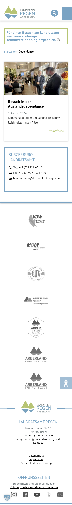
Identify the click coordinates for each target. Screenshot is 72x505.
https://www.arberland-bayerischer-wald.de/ (36, 327)
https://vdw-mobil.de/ (36, 219)
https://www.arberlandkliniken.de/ (36, 300)
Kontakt (38, 442)
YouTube (37, 494)
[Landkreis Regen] (36, 407)
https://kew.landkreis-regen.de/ (36, 354)
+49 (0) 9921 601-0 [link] (41, 435)
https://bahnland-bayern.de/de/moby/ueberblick (36, 246)
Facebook (25, 494)
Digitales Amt (48, 494)
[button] (7, 498)
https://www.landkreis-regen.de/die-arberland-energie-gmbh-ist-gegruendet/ (36, 381)
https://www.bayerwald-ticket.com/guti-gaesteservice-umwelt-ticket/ (36, 273)
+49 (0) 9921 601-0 (31, 167)
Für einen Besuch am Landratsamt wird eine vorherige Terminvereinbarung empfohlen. (33, 36)
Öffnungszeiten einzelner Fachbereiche (34, 487)
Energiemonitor (60, 494)
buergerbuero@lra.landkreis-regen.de (36, 178)
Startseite (10, 51)
